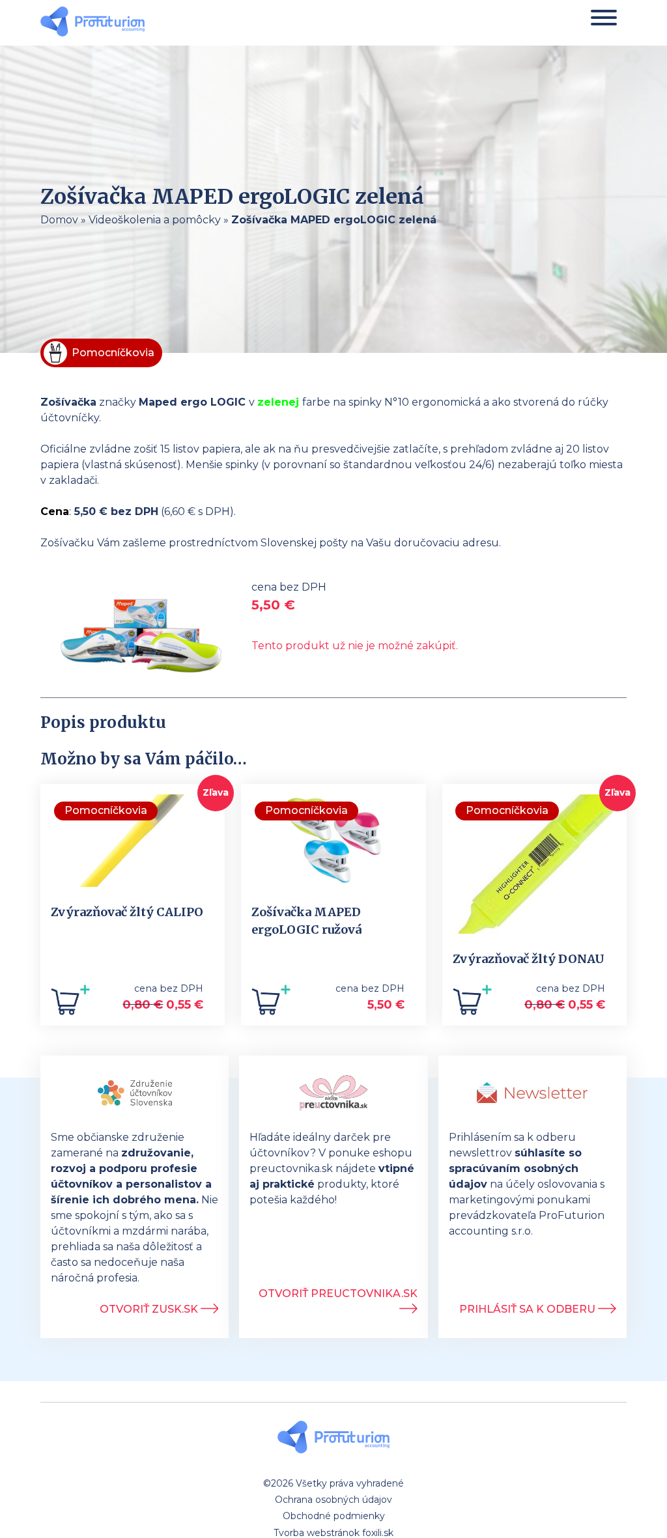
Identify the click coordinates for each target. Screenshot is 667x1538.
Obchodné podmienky (334, 1516)
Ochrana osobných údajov (333, 1499)
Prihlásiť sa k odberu (528, 1309)
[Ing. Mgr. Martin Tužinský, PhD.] (92, 23)
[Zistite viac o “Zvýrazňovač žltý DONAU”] (472, 1005)
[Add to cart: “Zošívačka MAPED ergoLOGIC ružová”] (271, 1005)
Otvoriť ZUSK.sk (150, 1309)
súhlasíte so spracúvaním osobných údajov (515, 1168)
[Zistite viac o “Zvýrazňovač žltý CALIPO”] (70, 1005)
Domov (59, 220)
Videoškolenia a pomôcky (155, 220)
